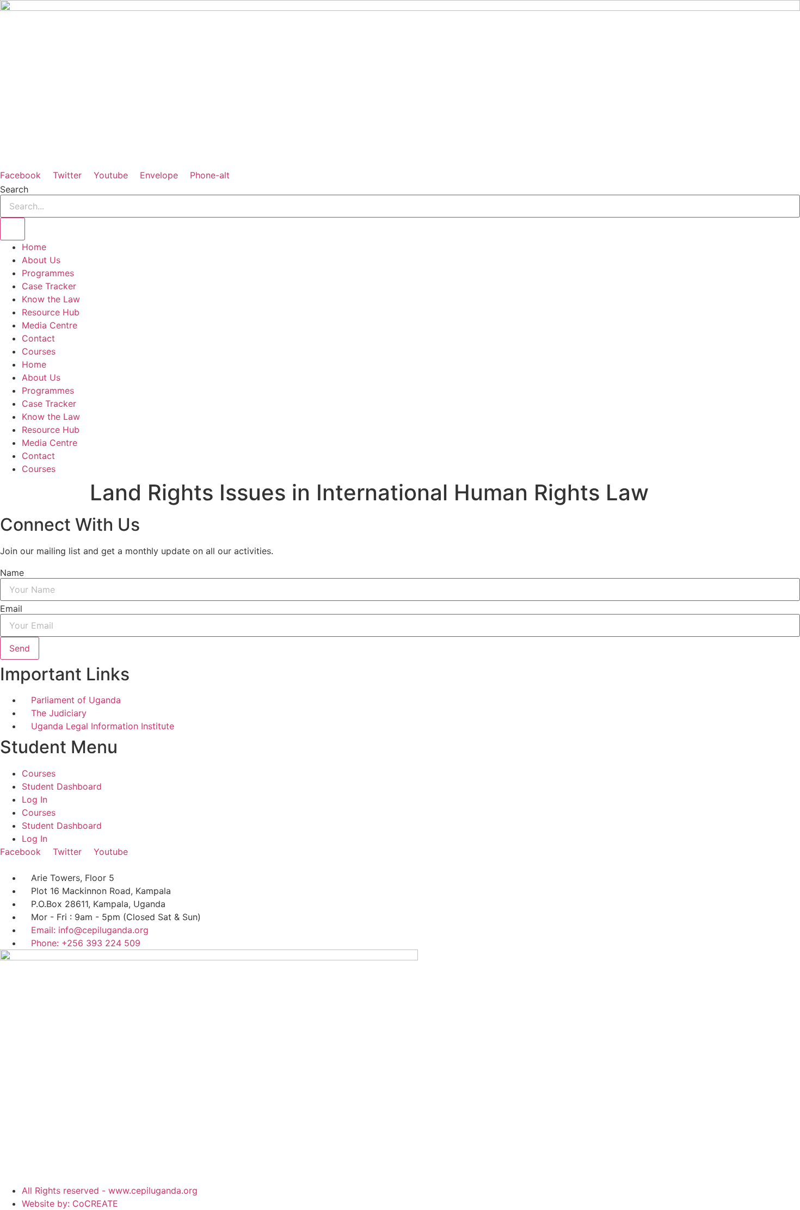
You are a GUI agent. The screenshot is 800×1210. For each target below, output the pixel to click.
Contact (38, 338)
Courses (39, 351)
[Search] (12, 229)
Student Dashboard (62, 786)
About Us (41, 260)
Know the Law (51, 299)
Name (12, 572)
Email (11, 608)
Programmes (48, 273)
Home (34, 246)
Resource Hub (50, 312)
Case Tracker (49, 286)
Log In (34, 799)
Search (14, 189)
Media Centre (49, 325)
